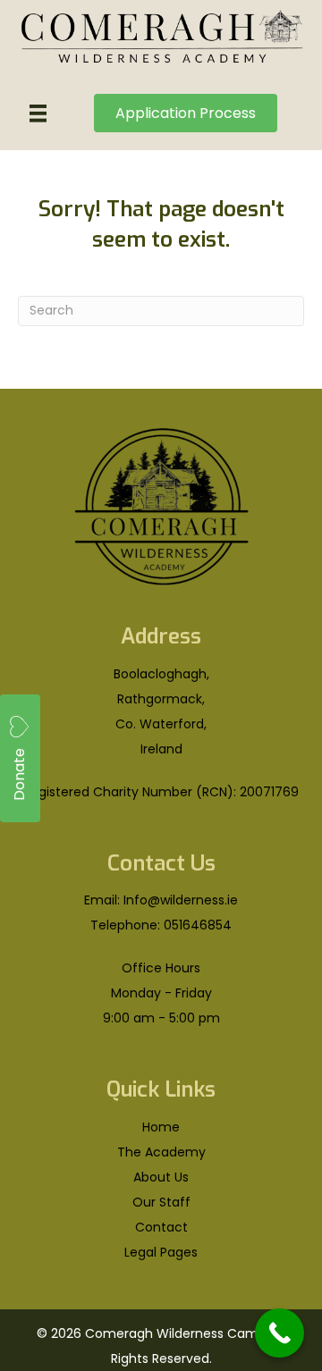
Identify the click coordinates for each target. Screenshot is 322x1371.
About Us (161, 1177)
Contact (161, 1227)
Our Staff (161, 1202)
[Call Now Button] (279, 1333)
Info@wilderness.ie (180, 900)
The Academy (161, 1152)
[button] (20, 758)
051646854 (198, 925)
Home (161, 1127)
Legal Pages (161, 1252)
